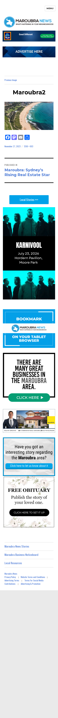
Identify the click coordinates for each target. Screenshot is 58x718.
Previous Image (11, 80)
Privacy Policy (10, 577)
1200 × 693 (28, 146)
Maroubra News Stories (17, 546)
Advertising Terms (12, 580)
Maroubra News (11, 573)
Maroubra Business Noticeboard (21, 555)
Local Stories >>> (29, 200)
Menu (50, 8)
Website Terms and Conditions (33, 577)
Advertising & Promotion (30, 583)
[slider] (32, 296)
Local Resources (13, 563)
